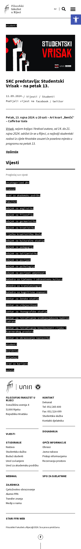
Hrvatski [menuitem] (55, 9)
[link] (76, 19)
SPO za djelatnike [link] (54, 476)
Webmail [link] (11, 476)
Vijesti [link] (10, 434)
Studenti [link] (11, 25)
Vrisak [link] (10, 129)
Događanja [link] (50, 431)
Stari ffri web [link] (15, 518)
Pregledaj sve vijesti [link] (17, 174)
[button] (64, 9)
